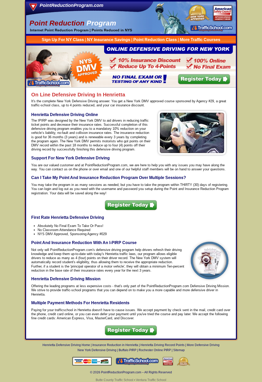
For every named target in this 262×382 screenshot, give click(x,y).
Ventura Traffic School (151, 380)
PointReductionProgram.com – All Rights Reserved (136, 372)
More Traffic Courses (200, 39)
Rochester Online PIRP (155, 350)
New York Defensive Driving (97, 350)
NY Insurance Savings (108, 39)
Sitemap (179, 350)
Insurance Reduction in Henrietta (115, 345)
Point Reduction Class (155, 39)
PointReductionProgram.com (71, 5)
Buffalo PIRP (127, 350)
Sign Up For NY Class (63, 39)
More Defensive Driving (203, 345)
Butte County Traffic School (114, 380)
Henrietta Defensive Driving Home (66, 345)
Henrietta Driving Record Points (162, 345)
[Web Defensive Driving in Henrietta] (131, 86)
